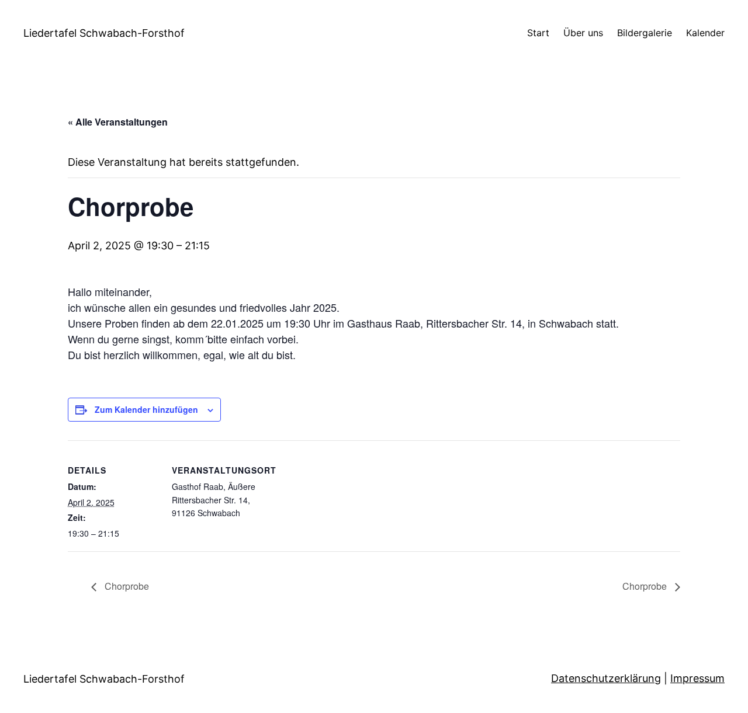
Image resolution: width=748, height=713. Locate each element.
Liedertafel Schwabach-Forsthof (104, 33)
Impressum (697, 678)
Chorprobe (125, 586)
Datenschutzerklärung (606, 678)
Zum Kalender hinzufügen (146, 409)
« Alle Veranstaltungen (118, 121)
